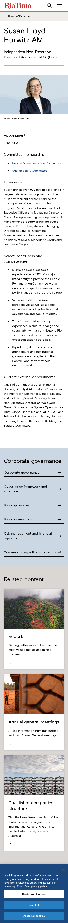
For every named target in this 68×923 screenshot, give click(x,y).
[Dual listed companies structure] (34, 844)
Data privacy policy (36, 886)
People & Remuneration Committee (36, 163)
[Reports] (34, 662)
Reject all (34, 905)
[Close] (63, 870)
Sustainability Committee (29, 170)
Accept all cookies (34, 915)
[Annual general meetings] (34, 743)
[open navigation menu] (59, 5)
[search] (49, 5)
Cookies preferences (34, 894)
